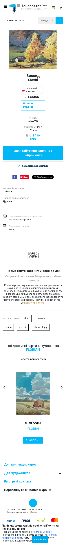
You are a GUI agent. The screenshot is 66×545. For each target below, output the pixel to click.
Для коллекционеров (20, 464)
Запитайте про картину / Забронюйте (33, 153)
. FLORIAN (32, 97)
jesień (8, 327)
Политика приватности (17, 512)
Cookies (33, 512)
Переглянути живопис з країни (27, 490)
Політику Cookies (42, 531)
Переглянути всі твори (33, 358)
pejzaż (22, 327)
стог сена (33, 422)
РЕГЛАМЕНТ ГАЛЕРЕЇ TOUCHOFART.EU (24, 509)
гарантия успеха (34, 302)
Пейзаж (8, 191)
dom (26, 318)
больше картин (28, 105)
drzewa (41, 318)
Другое (7, 201)
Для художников (17, 473)
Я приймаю (40, 539)
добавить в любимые (34, 165)
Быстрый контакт (17, 481)
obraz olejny (40, 327)
